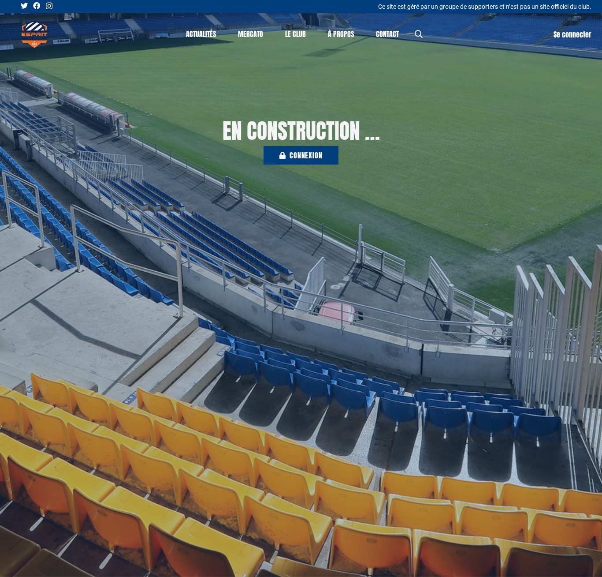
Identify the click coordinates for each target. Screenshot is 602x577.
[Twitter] (24, 5)
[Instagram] (49, 6)
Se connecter (572, 34)
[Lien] (34, 34)
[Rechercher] (418, 34)
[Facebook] (36, 5)
